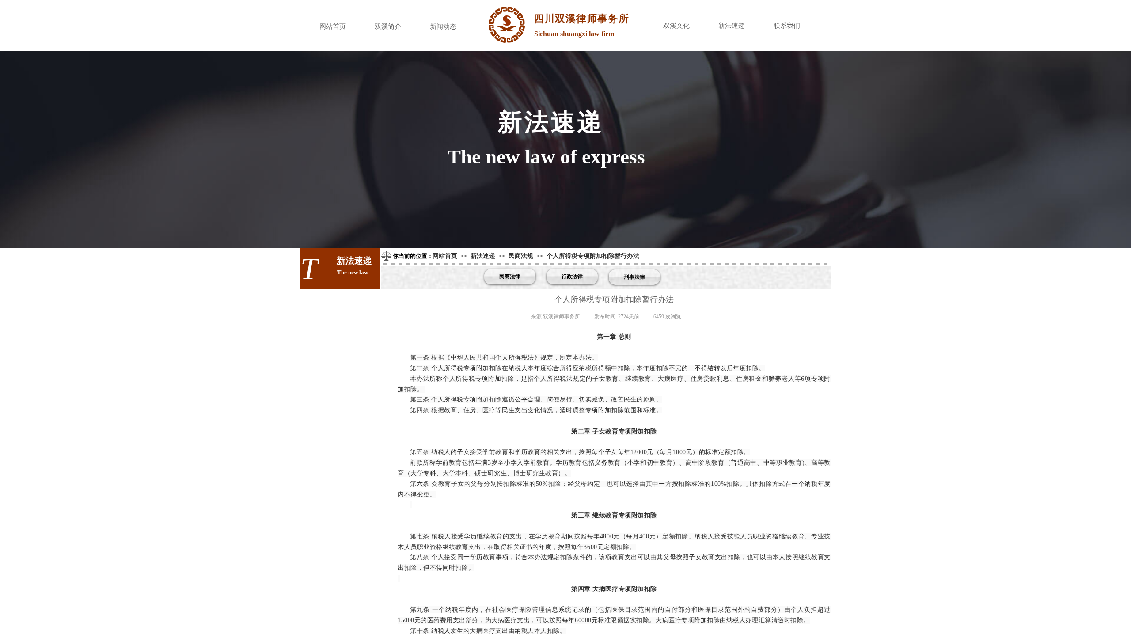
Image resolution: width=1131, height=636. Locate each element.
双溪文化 (676, 25)
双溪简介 (388, 26)
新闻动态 (443, 26)
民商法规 (521, 256)
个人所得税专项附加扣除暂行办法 (593, 256)
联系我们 (787, 25)
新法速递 (731, 25)
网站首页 (332, 26)
